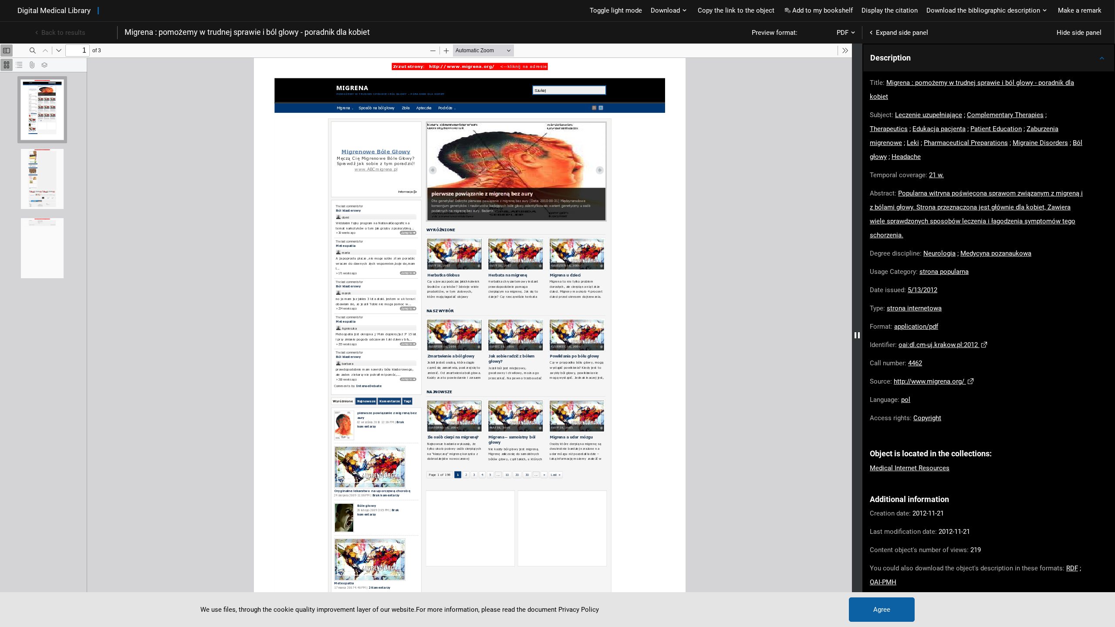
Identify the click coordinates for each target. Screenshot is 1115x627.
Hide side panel (1079, 33)
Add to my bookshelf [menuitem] (822, 10)
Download (665, 10)
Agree (881, 610)
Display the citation (890, 10)
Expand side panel (902, 33)
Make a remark (1079, 10)
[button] (989, 58)
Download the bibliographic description (983, 10)
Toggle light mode (616, 10)
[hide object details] (857, 335)
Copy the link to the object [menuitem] (736, 10)
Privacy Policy (578, 610)
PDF (842, 33)
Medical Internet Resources (909, 468)
